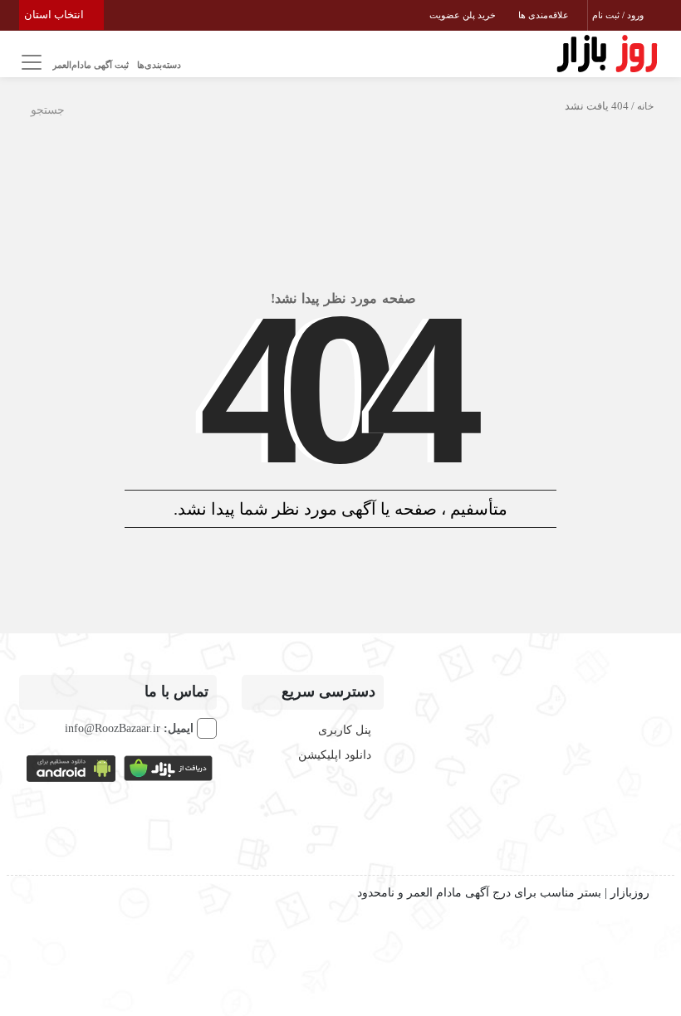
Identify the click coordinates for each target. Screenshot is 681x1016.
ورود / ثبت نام (619, 15)
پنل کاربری (344, 730)
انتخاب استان (55, 14)
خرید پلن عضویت (463, 15)
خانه (645, 106)
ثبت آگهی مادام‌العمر (90, 65)
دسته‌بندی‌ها (159, 65)
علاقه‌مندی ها (544, 15)
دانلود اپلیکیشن (334, 755)
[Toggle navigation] (29, 62)
